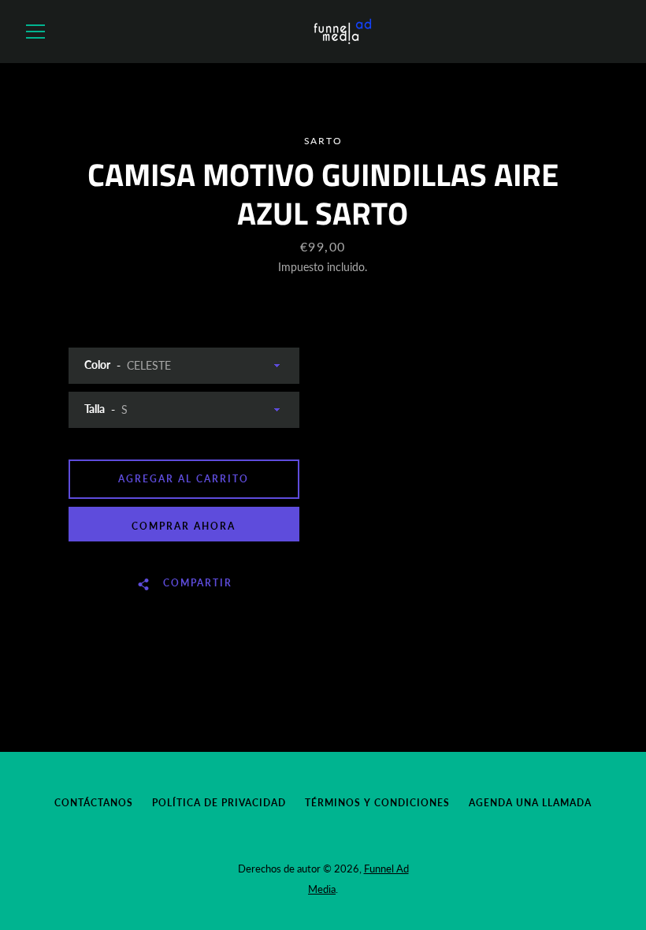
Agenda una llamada (530, 803)
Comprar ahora (184, 526)
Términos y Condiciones (377, 803)
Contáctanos (93, 803)
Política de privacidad (219, 803)
